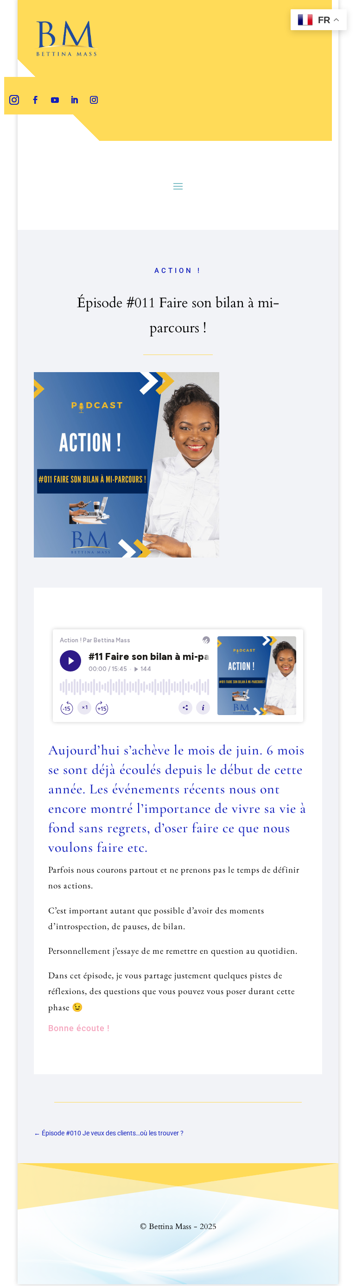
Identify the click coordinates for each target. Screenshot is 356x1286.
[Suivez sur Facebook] (35, 100)
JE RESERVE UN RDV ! (96, 151)
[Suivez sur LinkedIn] (74, 100)
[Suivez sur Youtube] (55, 100)
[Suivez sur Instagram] (14, 100)
